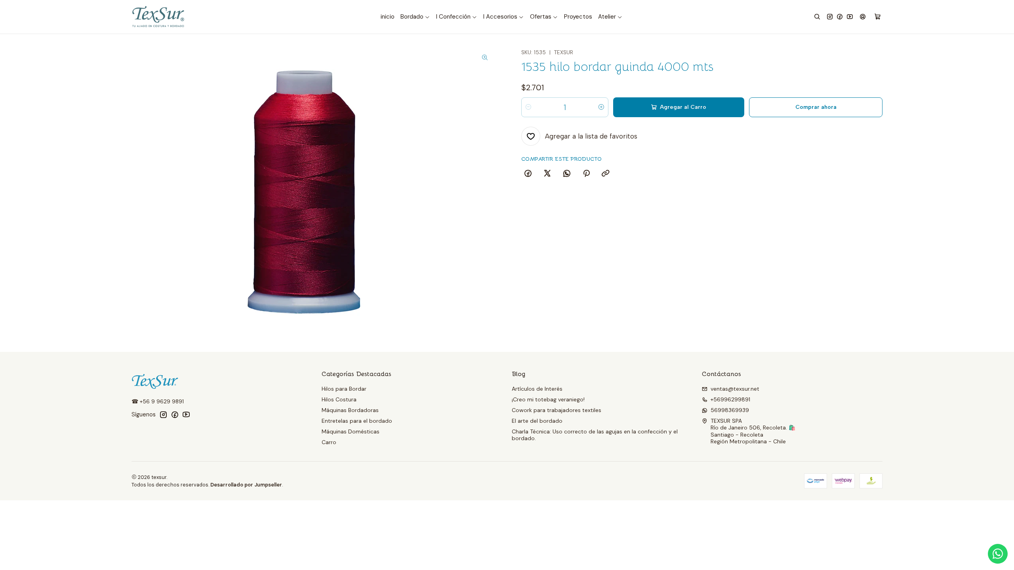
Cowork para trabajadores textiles (556, 410)
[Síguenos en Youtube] (849, 16)
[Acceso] (862, 17)
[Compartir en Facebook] (528, 174)
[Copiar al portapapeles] (605, 174)
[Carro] (877, 17)
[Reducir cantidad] (528, 107)
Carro (329, 442)
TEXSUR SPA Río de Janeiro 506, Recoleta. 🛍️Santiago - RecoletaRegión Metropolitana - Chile (753, 431)
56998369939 (730, 410)
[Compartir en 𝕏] (547, 174)
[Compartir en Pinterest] (586, 174)
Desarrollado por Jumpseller (246, 484)
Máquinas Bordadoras (350, 410)
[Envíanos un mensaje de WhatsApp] (998, 554)
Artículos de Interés (537, 388)
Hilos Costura (339, 399)
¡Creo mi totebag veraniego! (548, 399)
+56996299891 (730, 399)
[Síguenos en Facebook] (840, 16)
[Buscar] (817, 17)
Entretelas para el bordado (357, 420)
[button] (415, 17)
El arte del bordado (537, 420)
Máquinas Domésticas (350, 431)
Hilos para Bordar (344, 388)
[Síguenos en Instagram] (830, 16)
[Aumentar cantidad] (601, 107)
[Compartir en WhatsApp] (567, 174)
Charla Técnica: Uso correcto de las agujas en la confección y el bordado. (595, 435)
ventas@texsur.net (735, 388)
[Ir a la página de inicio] (159, 17)
